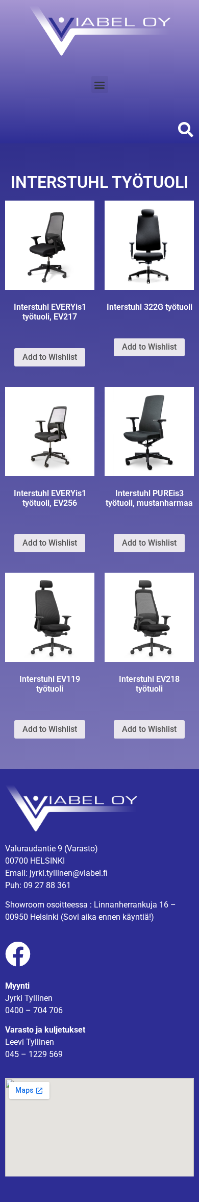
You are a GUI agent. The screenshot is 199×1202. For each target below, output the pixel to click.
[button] (99, 84)
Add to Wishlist (49, 357)
